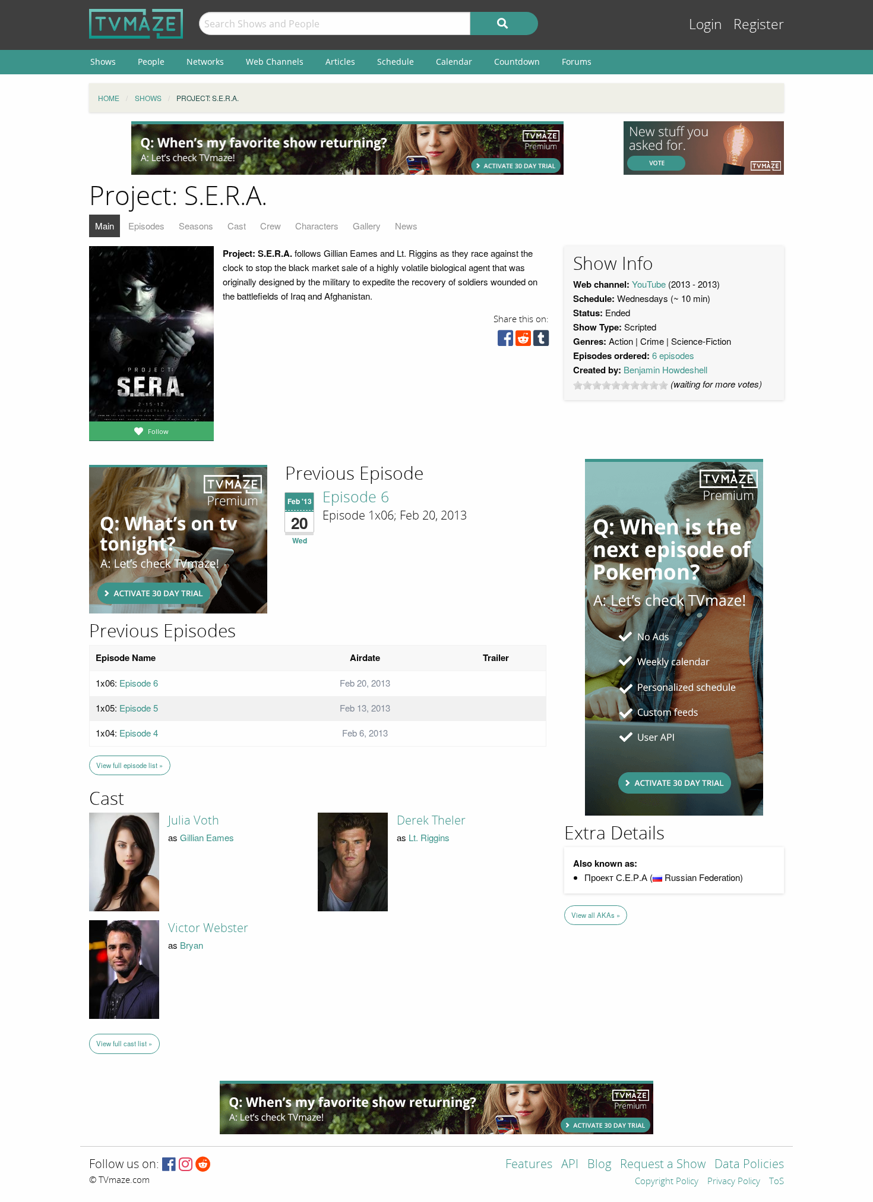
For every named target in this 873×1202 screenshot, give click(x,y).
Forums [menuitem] (577, 61)
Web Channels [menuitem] (274, 61)
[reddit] (523, 341)
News (406, 225)
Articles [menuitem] (340, 61)
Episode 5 (138, 707)
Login (705, 25)
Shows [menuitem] (103, 61)
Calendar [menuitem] (454, 61)
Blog (599, 1165)
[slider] (620, 385)
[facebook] (505, 341)
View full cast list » (124, 1043)
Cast (236, 225)
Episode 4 (138, 732)
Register (758, 25)
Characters (317, 225)
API (569, 1165)
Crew (270, 225)
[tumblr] (541, 341)
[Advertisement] (347, 148)
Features (528, 1165)
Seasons (196, 225)
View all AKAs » (595, 915)
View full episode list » (129, 765)
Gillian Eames (207, 837)
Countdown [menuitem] (517, 61)
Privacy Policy (733, 1182)
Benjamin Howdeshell (665, 369)
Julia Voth (193, 820)
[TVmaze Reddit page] (203, 1165)
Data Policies (749, 1165)
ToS (776, 1182)
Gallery (367, 225)
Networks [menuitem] (205, 61)
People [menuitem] (151, 61)
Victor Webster (208, 928)
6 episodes (673, 355)
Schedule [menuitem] (395, 61)
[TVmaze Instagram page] (185, 1165)
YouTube (649, 284)
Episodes (146, 225)
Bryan (191, 945)
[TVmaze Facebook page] (169, 1165)
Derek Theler (431, 820)
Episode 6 (355, 497)
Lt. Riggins (429, 837)
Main (104, 225)
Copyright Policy (666, 1182)
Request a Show (663, 1165)
